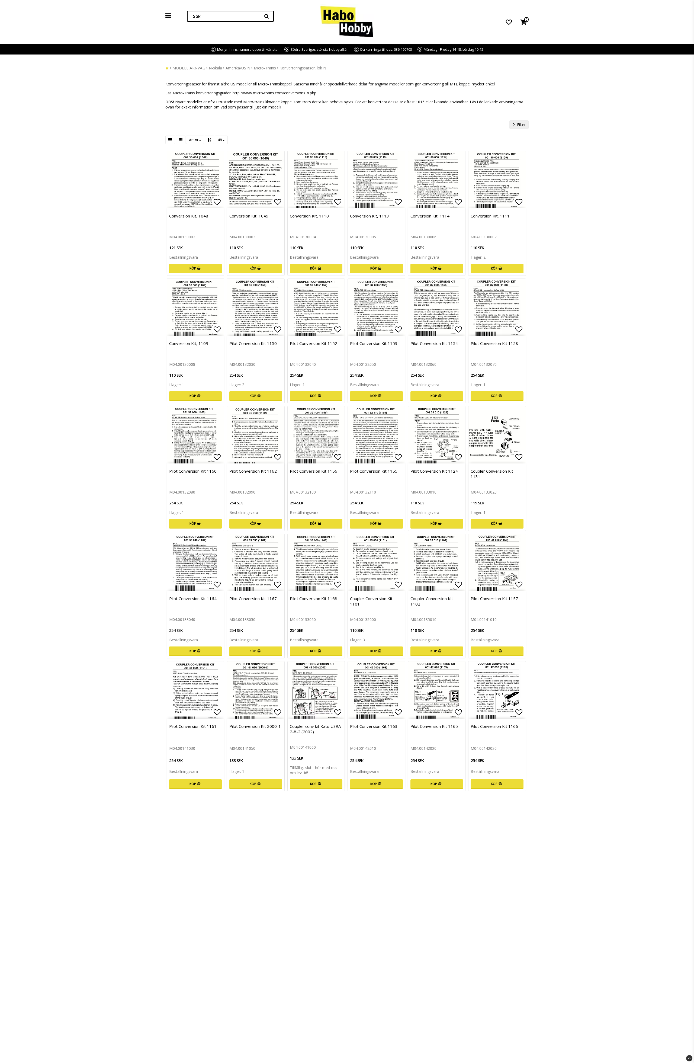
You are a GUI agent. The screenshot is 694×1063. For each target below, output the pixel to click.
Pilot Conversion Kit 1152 (313, 343)
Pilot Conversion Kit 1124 (434, 471)
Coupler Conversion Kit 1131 (492, 473)
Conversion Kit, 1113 (369, 216)
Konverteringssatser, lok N (302, 68)
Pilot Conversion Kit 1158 (494, 343)
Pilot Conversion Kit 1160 (193, 471)
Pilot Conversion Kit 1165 (434, 726)
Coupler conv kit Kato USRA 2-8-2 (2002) (315, 728)
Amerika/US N (238, 68)
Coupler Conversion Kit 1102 (431, 601)
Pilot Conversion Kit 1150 (253, 343)
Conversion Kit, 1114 (429, 216)
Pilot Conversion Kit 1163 (373, 726)
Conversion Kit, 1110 (309, 216)
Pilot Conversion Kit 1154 (434, 343)
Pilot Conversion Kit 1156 (313, 471)
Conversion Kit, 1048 (188, 216)
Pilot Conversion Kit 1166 (494, 726)
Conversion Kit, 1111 (490, 216)
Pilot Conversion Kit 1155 (373, 471)
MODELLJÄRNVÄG (188, 68)
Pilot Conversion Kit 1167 (253, 598)
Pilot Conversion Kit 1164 (193, 598)
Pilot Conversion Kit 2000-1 (255, 726)
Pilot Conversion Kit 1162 (253, 471)
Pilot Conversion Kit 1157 (494, 598)
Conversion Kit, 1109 (188, 343)
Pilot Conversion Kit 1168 (313, 598)
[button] (509, 22)
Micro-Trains (265, 68)
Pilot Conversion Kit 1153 (373, 343)
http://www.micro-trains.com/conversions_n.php (274, 92)
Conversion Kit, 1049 (248, 216)
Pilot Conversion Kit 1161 (193, 726)
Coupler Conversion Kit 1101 (371, 601)
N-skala (215, 68)
